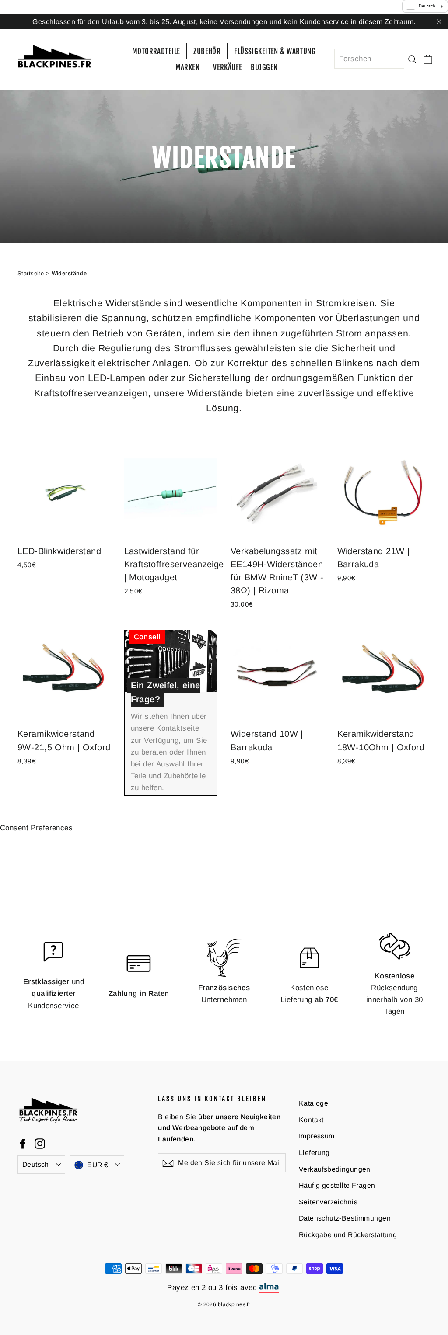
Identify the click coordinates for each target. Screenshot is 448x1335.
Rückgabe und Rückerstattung (348, 1234)
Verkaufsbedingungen (335, 1169)
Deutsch (35, 1164)
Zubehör (206, 51)
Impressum (317, 1136)
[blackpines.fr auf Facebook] (23, 1143)
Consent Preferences (36, 828)
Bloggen (264, 67)
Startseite (31, 273)
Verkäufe (227, 67)
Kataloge (313, 1103)
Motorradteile (156, 51)
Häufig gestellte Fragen (337, 1185)
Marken (187, 67)
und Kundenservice (53, 993)
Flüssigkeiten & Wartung (274, 51)
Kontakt (311, 1119)
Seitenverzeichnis (328, 1202)
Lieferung (314, 1152)
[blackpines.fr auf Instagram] (40, 1143)
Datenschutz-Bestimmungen (345, 1218)
